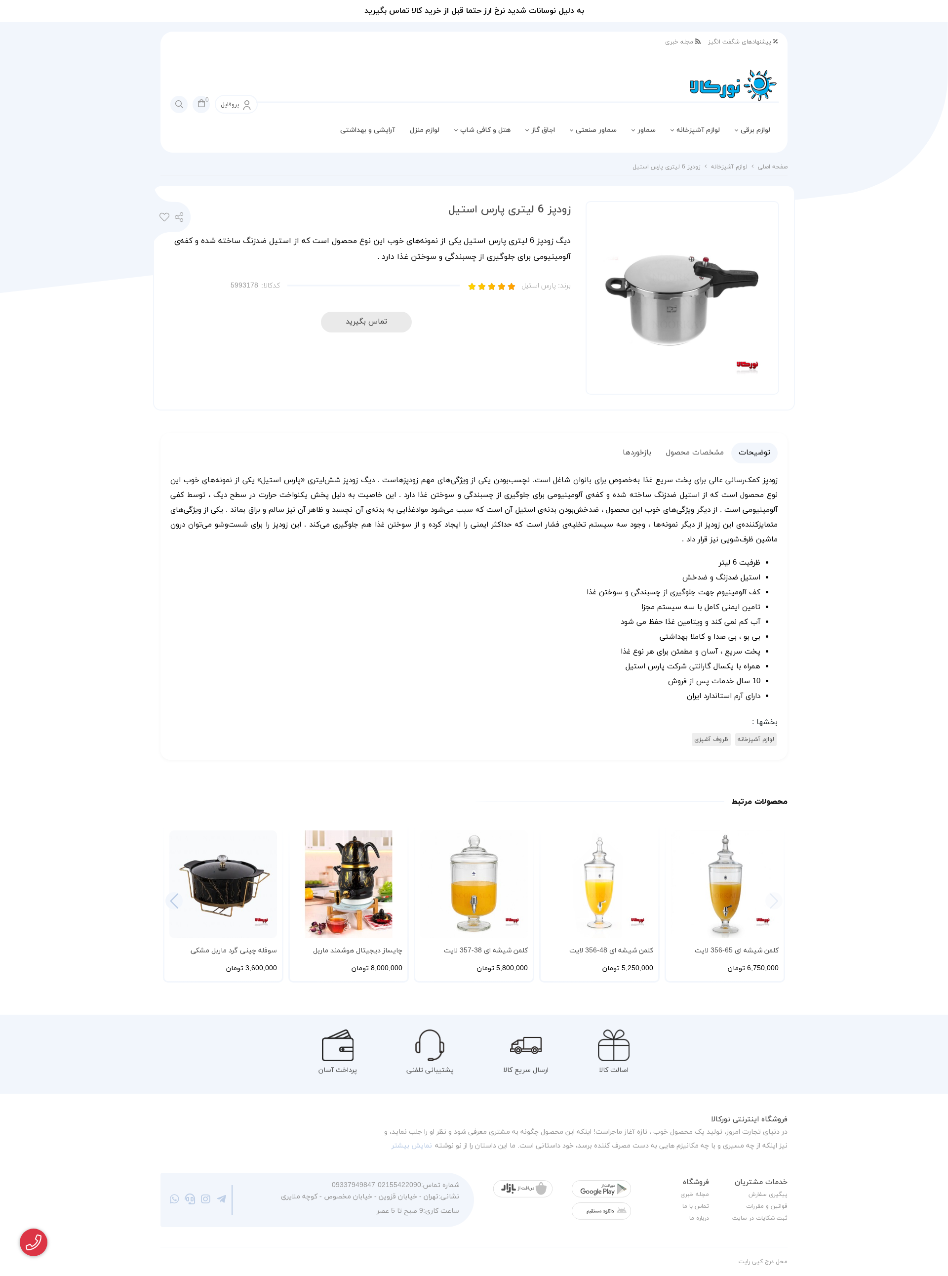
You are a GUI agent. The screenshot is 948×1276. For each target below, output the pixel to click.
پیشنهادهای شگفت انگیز (740, 42)
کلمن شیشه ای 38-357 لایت (486, 950)
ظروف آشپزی (711, 739)
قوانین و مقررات (767, 1206)
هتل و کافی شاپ (485, 130)
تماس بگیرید (366, 322)
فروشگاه (696, 1182)
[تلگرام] (221, 1200)
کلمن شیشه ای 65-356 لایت (737, 950)
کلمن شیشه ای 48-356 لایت (611, 950)
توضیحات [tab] (754, 453)
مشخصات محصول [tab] (695, 453)
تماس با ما (695, 1206)
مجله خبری (680, 42)
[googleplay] (601, 1189)
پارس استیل (546, 285)
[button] (174, 900)
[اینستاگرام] (205, 1200)
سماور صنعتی (596, 130)
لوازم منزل (424, 130)
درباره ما (699, 1218)
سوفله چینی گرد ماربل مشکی (234, 950)
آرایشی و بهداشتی (367, 130)
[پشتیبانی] (190, 1200)
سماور (646, 130)
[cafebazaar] (523, 1189)
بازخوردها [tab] (637, 453)
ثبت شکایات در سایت (760, 1218)
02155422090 (399, 1185)
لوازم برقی (755, 130)
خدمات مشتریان (761, 1182)
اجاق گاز (543, 130)
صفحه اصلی (773, 167)
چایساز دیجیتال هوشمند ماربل (357, 950)
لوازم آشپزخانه (698, 130)
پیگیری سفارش (768, 1194)
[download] (601, 1211)
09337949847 (353, 1185)
